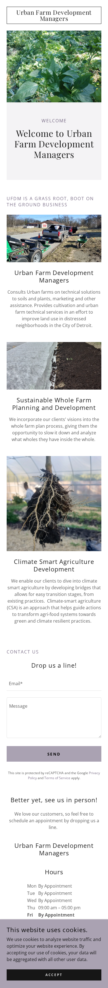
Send (54, 754)
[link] (54, 15)
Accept (53, 974)
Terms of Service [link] (57, 778)
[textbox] (54, 683)
